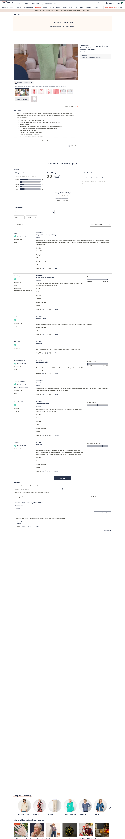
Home (81, 7)
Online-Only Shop (28, 7)
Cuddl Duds (83, 51)
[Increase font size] (75, 106)
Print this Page (74, 145)
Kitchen (96, 7)
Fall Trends (18, 7)
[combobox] (68, 3)
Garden (45, 7)
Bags (76, 7)
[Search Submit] (97, 3)
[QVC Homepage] (15, 14)
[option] (62, 10)
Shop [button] (18, 3)
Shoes (70, 7)
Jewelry (64, 7)
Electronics (88, 7)
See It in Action (22, 99)
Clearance (38, 7)
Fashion (52, 7)
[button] (107, 3)
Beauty (58, 7)
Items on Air (35, 3)
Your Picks (5, 7)
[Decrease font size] (77, 106)
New (11, 7)
